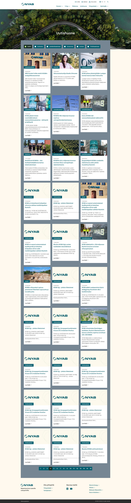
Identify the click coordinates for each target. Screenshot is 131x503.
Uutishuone (83, 6)
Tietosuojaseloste (25, 501)
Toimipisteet (47, 490)
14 (84, 468)
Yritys (66, 6)
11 (74, 468)
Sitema (91, 487)
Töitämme (75, 6)
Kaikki (29, 46)
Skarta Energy (93, 485)
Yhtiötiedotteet (94, 46)
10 (70, 468)
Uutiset (81, 46)
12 (77, 468)
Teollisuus (93, 1)
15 (87, 468)
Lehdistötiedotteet (54, 46)
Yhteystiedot (93, 6)
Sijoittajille (103, 6)
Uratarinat (70, 46)
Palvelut (58, 6)
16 (90, 468)
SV (104, 1)
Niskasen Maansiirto (95, 490)
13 (80, 468)
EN (102, 1)
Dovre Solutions (94, 492)
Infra (78, 1)
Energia (85, 1)
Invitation (40, 46)
